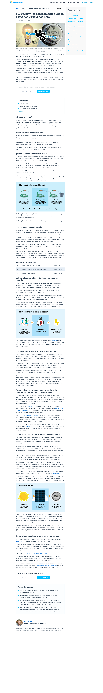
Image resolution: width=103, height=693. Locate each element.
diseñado (29, 406)
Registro (91, 2)
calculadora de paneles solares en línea (47, 565)
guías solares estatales (37, 564)
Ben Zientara (28, 621)
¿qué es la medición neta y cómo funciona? (36, 553)
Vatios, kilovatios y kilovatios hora (28, 106)
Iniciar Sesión (84, 2)
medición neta (19, 541)
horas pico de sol (57, 473)
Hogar (17, 8)
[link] (16, 2)
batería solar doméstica (30, 426)
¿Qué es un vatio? (24, 103)
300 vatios (54, 340)
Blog (78, 2)
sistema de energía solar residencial (30, 415)
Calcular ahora (43, 91)
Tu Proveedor (71, 2)
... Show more (21, 111)
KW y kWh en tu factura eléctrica (28, 108)
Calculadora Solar (53, 2)
